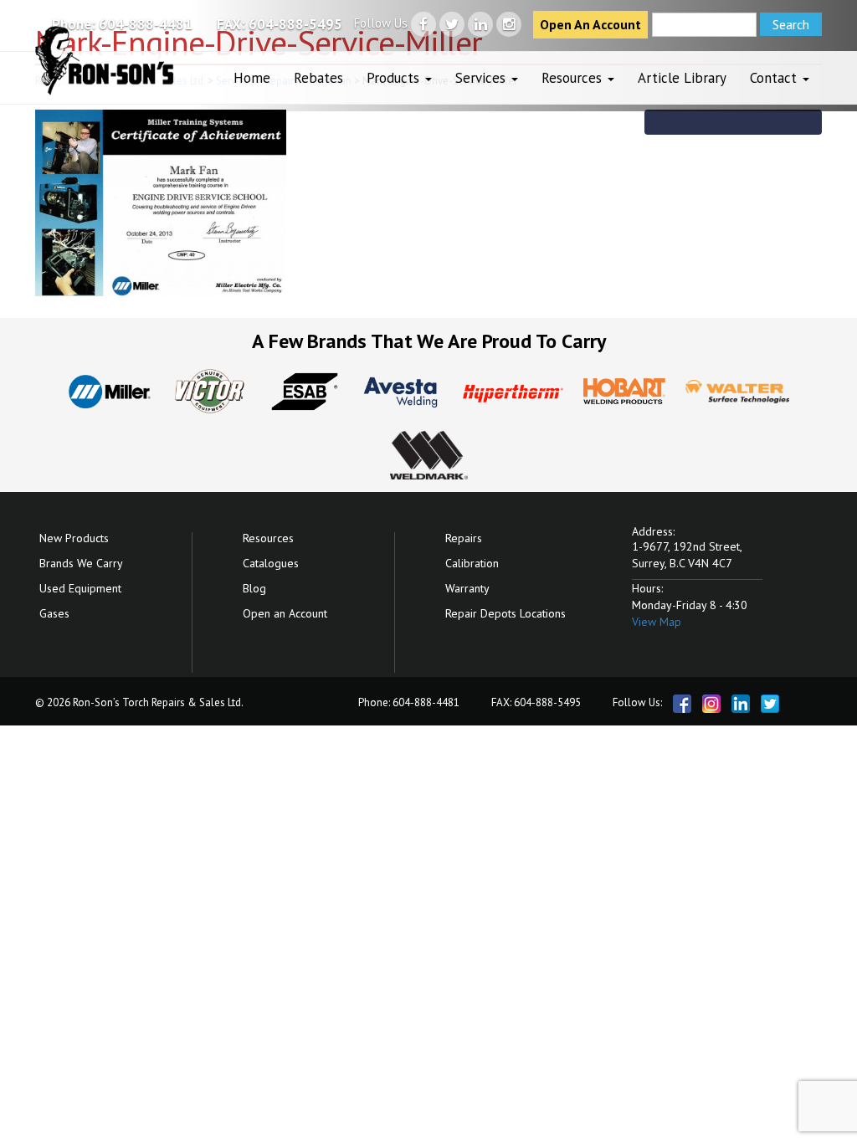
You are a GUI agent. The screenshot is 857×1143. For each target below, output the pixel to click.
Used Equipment (80, 588)
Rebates (318, 78)
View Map (656, 621)
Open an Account (285, 613)
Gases (54, 613)
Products (395, 78)
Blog (254, 588)
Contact (775, 78)
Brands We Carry (81, 563)
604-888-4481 (145, 24)
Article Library (682, 78)
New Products (74, 538)
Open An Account (590, 24)
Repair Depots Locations (505, 613)
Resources (573, 78)
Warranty (467, 588)
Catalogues (271, 563)
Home (251, 78)
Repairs (463, 538)
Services (482, 78)
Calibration (472, 563)
